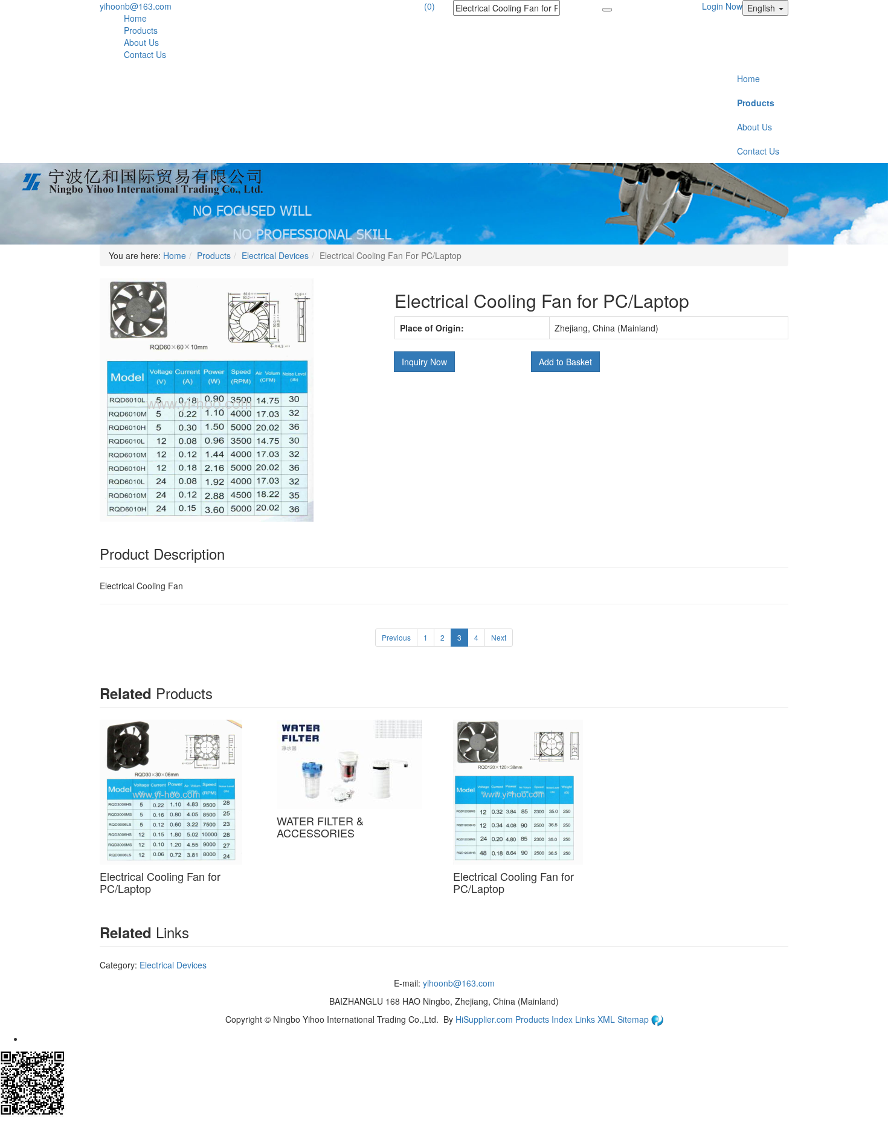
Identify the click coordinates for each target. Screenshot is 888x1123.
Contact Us (145, 54)
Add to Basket (565, 362)
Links (586, 1019)
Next (498, 637)
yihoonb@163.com (136, 6)
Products (141, 30)
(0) (429, 6)
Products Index (544, 1019)
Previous (396, 637)
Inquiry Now (424, 362)
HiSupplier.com (484, 1019)
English (762, 8)
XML (607, 1019)
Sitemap (634, 1019)
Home (135, 18)
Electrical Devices (275, 255)
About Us (141, 42)
